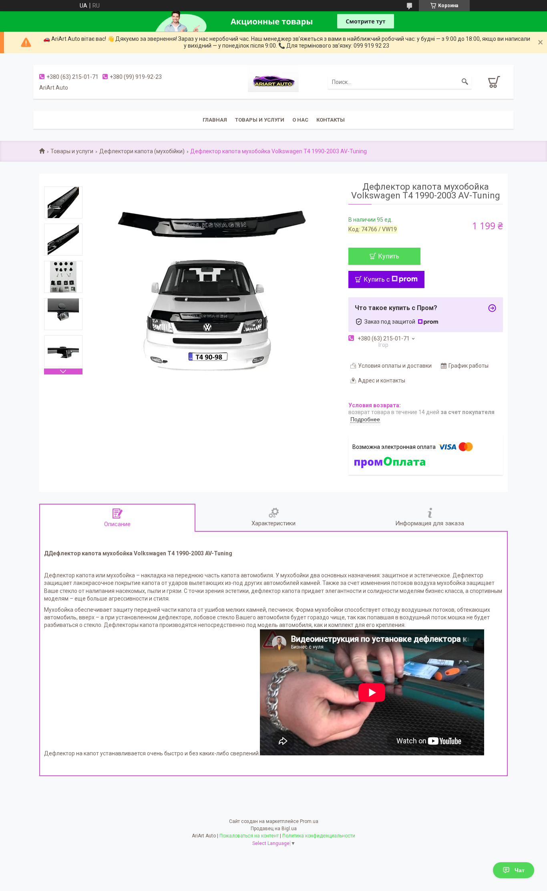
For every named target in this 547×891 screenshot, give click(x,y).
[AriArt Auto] (273, 81)
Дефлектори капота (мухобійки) (142, 151)
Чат (520, 870)
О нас (300, 120)
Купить (388, 256)
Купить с (377, 279)
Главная (215, 120)
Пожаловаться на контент (249, 836)
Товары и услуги (259, 120)
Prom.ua (309, 821)
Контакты (330, 120)
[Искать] (465, 82)
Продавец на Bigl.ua (274, 828)
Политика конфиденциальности (318, 836)
